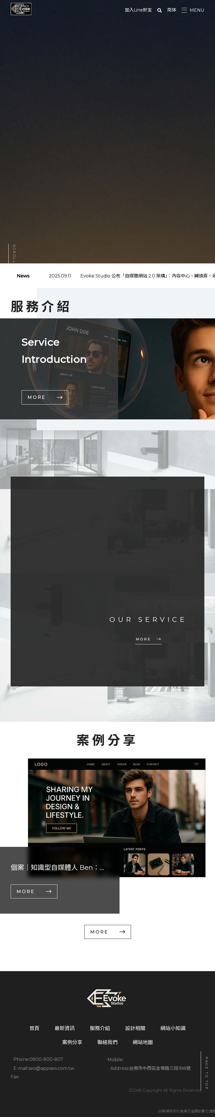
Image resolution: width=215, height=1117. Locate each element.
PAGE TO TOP (207, 1073)
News (23, 276)
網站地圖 (143, 1042)
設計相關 (135, 1028)
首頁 (34, 1028)
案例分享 (72, 1042)
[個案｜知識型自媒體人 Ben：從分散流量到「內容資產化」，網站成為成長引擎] (116, 818)
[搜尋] (159, 10)
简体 (171, 10)
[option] (107, 836)
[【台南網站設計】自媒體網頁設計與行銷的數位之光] (21, 9)
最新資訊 (65, 1028)
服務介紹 (100, 1028)
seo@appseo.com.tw (51, 1068)
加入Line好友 (138, 10)
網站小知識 (173, 1028)
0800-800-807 (46, 1059)
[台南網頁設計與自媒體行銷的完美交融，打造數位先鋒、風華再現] (107, 999)
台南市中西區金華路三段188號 (160, 1068)
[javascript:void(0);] (107, 581)
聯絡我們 (107, 1042)
